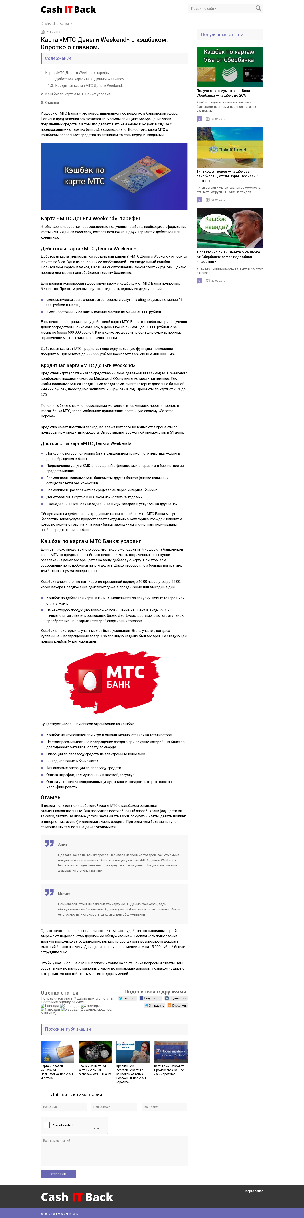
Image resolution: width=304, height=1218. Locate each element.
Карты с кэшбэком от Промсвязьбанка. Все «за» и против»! (169, 1070)
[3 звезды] (91, 1006)
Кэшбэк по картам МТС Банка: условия (75, 94)
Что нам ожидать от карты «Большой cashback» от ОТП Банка (95, 1070)
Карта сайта (254, 1191)
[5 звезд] (70, 1009)
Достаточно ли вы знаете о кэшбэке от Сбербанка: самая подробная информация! (228, 257)
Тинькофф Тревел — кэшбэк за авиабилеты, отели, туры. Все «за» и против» (227, 176)
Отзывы (50, 102)
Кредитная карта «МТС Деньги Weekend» (86, 86)
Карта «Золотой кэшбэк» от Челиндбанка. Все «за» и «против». (57, 1072)
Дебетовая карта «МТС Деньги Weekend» (86, 79)
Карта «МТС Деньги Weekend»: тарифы (75, 73)
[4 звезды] (51, 1009)
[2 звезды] (70, 1006)
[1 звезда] (50, 1006)
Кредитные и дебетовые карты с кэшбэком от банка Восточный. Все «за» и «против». (131, 1074)
